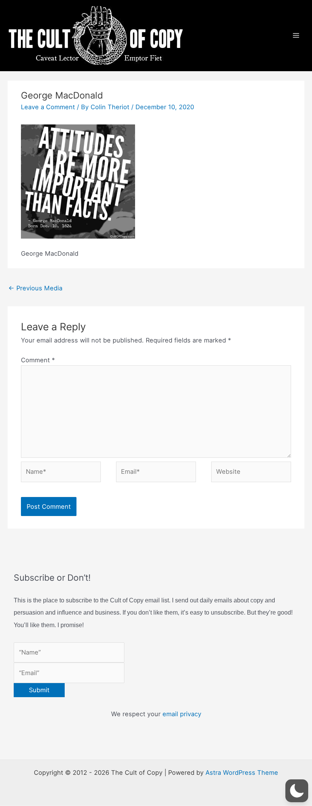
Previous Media (35, 288)
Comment (38, 360)
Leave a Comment (48, 107)
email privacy (181, 714)
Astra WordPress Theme (241, 772)
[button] (296, 790)
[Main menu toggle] (295, 35)
